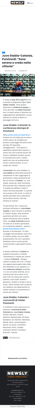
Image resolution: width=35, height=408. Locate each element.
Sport (4, 52)
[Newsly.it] (17, 3)
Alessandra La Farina (10, 70)
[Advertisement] (17, 27)
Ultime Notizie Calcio (14, 337)
